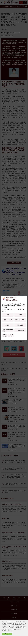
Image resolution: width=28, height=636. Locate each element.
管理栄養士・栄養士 (20, 320)
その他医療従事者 (20, 330)
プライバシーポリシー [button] (7, 630)
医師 (8, 314)
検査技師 (8, 325)
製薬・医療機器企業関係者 (8, 330)
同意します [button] (7, 633)
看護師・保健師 (8, 320)
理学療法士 (20, 325)
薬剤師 (20, 314)
